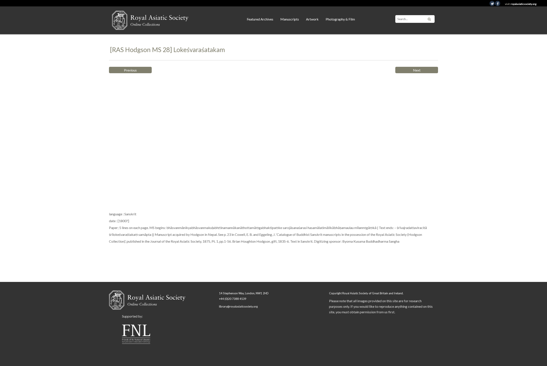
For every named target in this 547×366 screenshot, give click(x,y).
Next (417, 70)
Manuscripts (289, 19)
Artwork (312, 19)
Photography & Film (340, 19)
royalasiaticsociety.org (523, 4)
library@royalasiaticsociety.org (238, 306)
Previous (130, 70)
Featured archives (260, 19)
